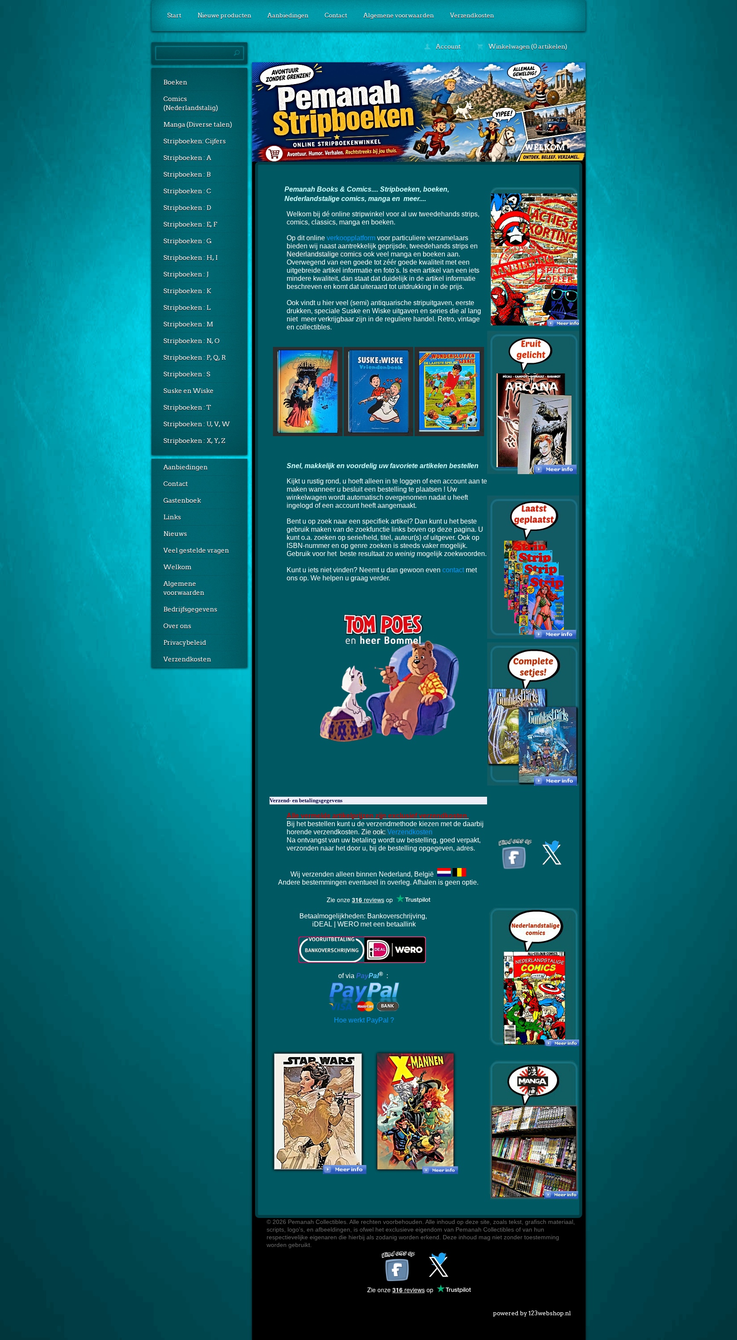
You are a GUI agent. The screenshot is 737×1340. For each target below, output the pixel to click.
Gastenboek (182, 500)
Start (174, 15)
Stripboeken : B (187, 174)
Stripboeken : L (187, 308)
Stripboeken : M (188, 324)
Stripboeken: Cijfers (194, 141)
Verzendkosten (472, 15)
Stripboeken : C (187, 191)
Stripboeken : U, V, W (196, 424)
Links (172, 517)
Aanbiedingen (287, 15)
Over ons (177, 626)
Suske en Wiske (188, 391)
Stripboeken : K (187, 291)
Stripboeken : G (187, 241)
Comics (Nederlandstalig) (190, 103)
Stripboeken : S (186, 374)
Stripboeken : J (186, 274)
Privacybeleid (184, 643)
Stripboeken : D (187, 208)
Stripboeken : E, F (190, 224)
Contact (336, 15)
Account (448, 46)
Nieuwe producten (224, 15)
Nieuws (175, 534)
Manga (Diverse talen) (197, 124)
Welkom (177, 567)
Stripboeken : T (187, 407)
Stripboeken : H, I (190, 258)
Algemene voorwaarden (398, 15)
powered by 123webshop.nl (532, 1313)
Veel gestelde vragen (196, 550)
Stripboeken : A (187, 158)
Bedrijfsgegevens (190, 609)
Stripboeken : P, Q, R (194, 357)
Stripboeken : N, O (191, 341)
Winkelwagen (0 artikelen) (527, 46)
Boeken (175, 82)
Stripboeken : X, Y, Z (194, 441)
